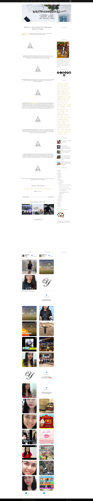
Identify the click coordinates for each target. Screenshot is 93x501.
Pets (58, 117)
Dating (58, 94)
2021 (59, 174)
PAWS (67, 116)
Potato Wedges (59, 119)
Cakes (68, 88)
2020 (59, 176)
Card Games (63, 89)
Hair (67, 101)
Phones (65, 117)
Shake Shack (64, 124)
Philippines (61, 117)
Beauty (58, 86)
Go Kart (64, 101)
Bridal (62, 86)
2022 (59, 173)
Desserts (62, 94)
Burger (58, 88)
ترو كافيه (65, 134)
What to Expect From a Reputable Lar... (27, 213)
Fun (58, 101)
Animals (58, 84)
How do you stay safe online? (64, 186)
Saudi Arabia (59, 124)
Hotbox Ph (64, 104)
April (60, 194)
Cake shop (64, 88)
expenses (68, 96)
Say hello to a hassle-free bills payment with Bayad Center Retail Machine (66, 163)
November (61, 182)
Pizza (68, 117)
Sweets (68, 127)
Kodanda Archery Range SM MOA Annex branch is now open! (66, 152)
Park (61, 116)
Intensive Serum (68, 106)
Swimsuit (58, 129)
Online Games (66, 114)
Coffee (66, 91)
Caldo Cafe (59, 89)
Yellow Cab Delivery (65, 132)
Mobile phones (62, 111)
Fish (62, 99)
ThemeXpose (29, 499)
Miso (58, 111)
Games (61, 101)
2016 (59, 200)
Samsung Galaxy (63, 122)
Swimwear (62, 129)
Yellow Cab (59, 132)
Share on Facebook (29, 188)
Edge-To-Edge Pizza (60, 96)
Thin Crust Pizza (67, 129)
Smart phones (59, 127)
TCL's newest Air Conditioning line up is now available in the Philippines (65, 147)
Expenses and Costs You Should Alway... (38, 213)
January (60, 197)
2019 (59, 177)
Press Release (65, 119)
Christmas (62, 91)
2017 (59, 199)
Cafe (61, 88)
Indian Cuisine (62, 106)
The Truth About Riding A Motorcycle (49, 213)
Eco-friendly (66, 94)
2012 (59, 206)
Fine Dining (59, 99)
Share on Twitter (39, 188)
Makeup (67, 109)
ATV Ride (62, 84)
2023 (59, 171)
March (60, 196)
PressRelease (39, 191)
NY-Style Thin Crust (60, 114)
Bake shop (66, 84)
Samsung (58, 122)
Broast (65, 86)
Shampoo (68, 124)
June (60, 183)
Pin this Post (48, 188)
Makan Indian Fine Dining (61, 109)
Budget (68, 86)
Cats (67, 89)
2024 (59, 170)
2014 (59, 203)
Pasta (64, 116)
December (61, 180)
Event (65, 96)
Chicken (58, 91)
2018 (59, 179)
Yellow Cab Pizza (59, 134)
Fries (68, 99)
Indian (58, 106)
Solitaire (64, 127)
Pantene (58, 116)
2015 (59, 202)
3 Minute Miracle (59, 83)
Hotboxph (69, 104)
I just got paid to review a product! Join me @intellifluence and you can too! (63, 222)
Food (65, 99)
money (67, 111)
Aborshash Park (66, 83)
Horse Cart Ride (59, 104)
